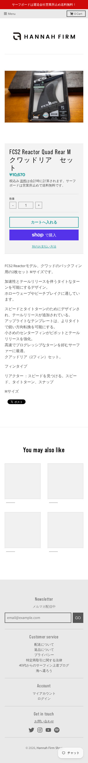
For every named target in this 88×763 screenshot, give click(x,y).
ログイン (44, 691)
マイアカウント (44, 686)
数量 (12, 191)
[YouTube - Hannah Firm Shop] (48, 723)
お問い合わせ (44, 714)
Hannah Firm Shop (50, 740)
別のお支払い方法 (44, 239)
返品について (44, 642)
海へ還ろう (44, 663)
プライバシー (44, 648)
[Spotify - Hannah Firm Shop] (57, 723)
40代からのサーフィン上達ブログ (44, 658)
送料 (23, 173)
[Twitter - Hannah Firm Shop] (31, 723)
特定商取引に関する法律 (44, 653)
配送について (44, 637)
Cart (78, 6)
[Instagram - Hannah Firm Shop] (40, 723)
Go (78, 610)
